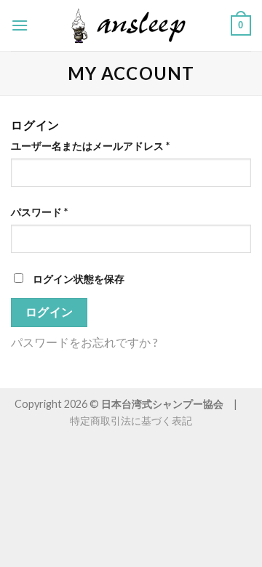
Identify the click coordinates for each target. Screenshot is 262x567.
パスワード (39, 212)
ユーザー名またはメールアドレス (90, 146)
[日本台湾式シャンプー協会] (131, 25)
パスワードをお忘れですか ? (84, 342)
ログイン (49, 311)
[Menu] (19, 25)
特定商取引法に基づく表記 (131, 420)
